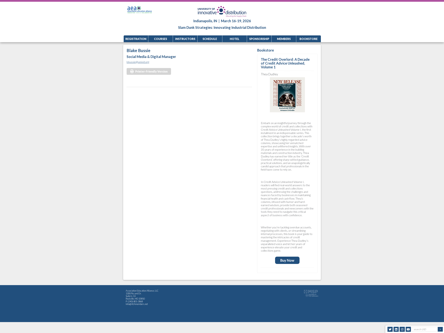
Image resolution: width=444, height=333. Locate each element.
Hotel (234, 38)
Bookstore (309, 38)
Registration (135, 38)
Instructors (185, 38)
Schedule (210, 38)
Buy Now (287, 260)
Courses (160, 38)
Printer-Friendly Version (151, 71)
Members (284, 38)
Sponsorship (259, 38)
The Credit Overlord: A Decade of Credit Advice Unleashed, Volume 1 (285, 63)
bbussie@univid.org (138, 62)
